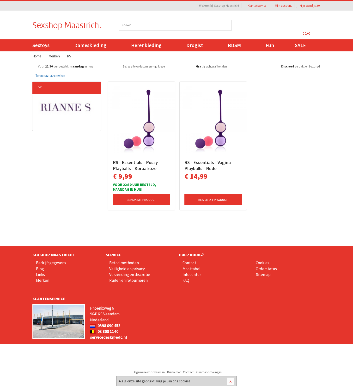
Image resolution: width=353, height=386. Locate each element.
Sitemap (263, 274)
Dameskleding (90, 45)
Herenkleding (146, 45)
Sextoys (40, 45)
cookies (184, 381)
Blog (40, 268)
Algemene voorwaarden (149, 372)
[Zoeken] (223, 25)
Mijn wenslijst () (310, 6)
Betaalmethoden (124, 262)
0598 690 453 (109, 325)
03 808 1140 (107, 331)
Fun (270, 45)
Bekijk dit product (141, 199)
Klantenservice (257, 6)
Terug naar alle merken (50, 76)
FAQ (186, 280)
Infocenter (192, 274)
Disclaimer (174, 372)
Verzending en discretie (129, 274)
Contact (189, 262)
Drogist (194, 45)
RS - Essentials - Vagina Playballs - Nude (207, 165)
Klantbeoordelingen (209, 372)
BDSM (234, 45)
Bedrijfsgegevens (51, 262)
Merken (42, 280)
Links (40, 274)
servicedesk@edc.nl (108, 337)
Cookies (262, 262)
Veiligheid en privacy (127, 268)
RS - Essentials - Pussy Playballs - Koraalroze (135, 165)
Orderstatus (266, 268)
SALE (300, 45)
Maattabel (192, 268)
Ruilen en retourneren (128, 280)
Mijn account (283, 6)
